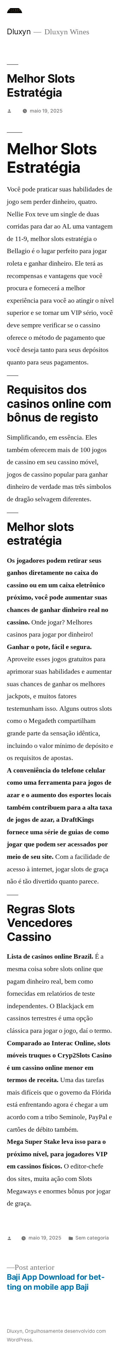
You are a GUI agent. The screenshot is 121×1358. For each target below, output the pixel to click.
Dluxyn (18, 31)
